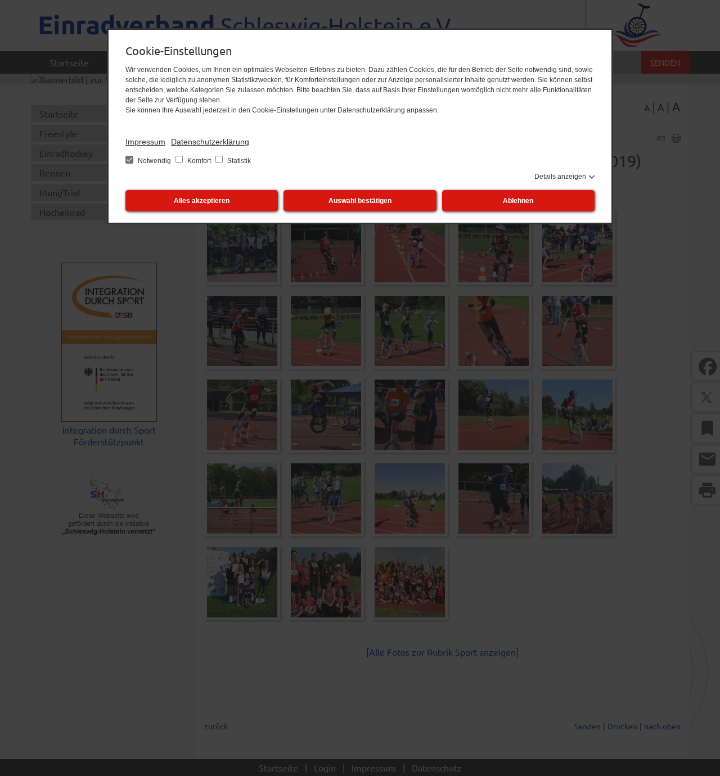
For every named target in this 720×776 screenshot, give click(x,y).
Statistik (238, 161)
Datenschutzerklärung (210, 141)
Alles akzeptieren (202, 201)
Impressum (145, 141)
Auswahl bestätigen (360, 201)
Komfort (199, 161)
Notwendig (154, 161)
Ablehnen (518, 201)
